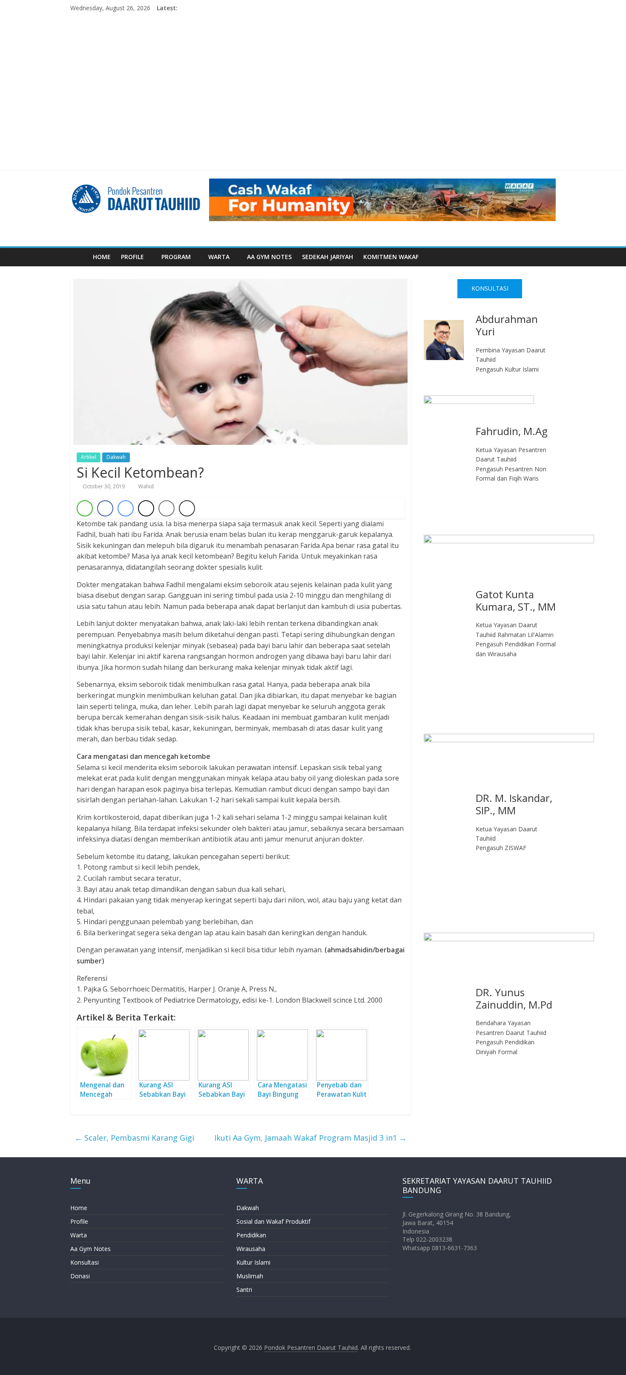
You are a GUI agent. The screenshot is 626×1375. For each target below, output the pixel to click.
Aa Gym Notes (90, 1249)
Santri (244, 1290)
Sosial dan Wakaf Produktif (273, 1221)
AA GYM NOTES (269, 257)
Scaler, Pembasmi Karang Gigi (134, 1138)
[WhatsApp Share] (85, 508)
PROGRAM (176, 257)
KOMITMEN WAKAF (391, 257)
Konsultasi (84, 1262)
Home (78, 1208)
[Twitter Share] (146, 508)
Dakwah (116, 457)
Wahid (146, 486)
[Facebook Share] (105, 508)
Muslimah (249, 1276)
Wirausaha (250, 1249)
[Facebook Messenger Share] (126, 508)
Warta (78, 1235)
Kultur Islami (253, 1262)
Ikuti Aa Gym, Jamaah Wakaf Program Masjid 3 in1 (310, 1138)
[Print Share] (187, 508)
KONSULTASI (489, 288)
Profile (79, 1221)
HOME (102, 257)
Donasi (80, 1276)
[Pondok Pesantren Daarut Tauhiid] (79, 257)
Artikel (88, 457)
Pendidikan (251, 1235)
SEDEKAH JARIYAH (327, 257)
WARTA (219, 257)
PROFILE (132, 257)
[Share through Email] (166, 508)
